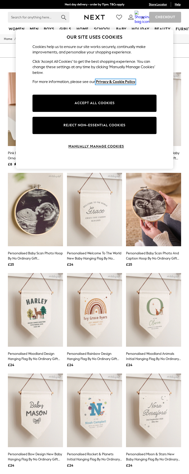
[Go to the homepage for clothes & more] (94, 17)
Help (178, 4)
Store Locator (158, 4)
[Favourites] (119, 17)
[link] (131, 17)
